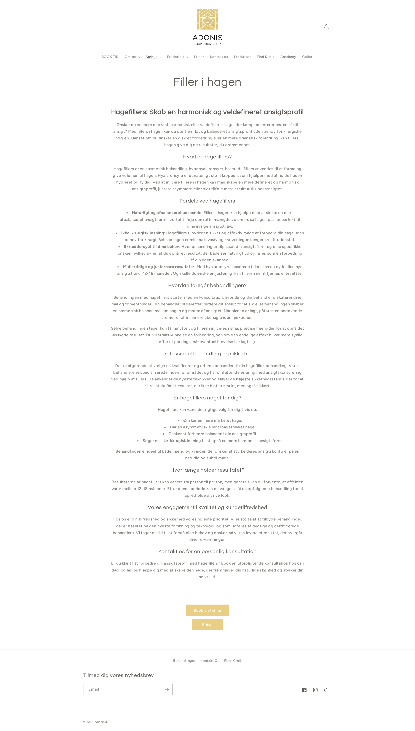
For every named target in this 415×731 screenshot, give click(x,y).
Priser (207, 624)
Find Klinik (233, 661)
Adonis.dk (101, 721)
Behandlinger (184, 661)
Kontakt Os (209, 661)
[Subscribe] (166, 690)
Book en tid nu (207, 610)
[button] (88, 26)
